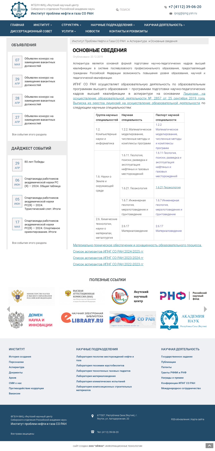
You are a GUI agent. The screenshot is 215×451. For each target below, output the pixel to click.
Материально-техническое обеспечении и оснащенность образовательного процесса (137, 245)
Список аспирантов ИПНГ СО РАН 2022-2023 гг (108, 264)
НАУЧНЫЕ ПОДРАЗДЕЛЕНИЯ (112, 25)
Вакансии (14, 393)
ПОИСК (124, 9)
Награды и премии (172, 377)
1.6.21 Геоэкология (168, 187)
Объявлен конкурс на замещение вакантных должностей (40, 62)
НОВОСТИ (92, 31)
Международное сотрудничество (181, 388)
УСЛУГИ (68, 31)
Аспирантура (16, 367)
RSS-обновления (180, 419)
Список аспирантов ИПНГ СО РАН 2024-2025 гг (108, 251)
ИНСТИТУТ (42, 25)
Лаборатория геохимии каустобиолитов (100, 365)
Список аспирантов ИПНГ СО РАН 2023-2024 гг (108, 258)
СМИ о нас (15, 383)
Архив (12, 377)
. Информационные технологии (115, 446)
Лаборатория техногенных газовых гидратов (103, 370)
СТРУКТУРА (70, 25)
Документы (16, 372)
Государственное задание (176, 356)
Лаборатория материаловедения (96, 376)
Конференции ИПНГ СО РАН (178, 383)
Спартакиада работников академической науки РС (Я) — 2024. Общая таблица (42, 182)
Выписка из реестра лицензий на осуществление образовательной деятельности (136, 103)
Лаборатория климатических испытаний (100, 381)
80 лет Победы (34, 161)
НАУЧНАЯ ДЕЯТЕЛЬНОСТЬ (163, 25)
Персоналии (16, 362)
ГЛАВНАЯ (17, 25)
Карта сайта (197, 419)
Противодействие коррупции (26, 388)
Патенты (166, 367)
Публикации (168, 362)
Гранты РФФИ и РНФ (173, 372)
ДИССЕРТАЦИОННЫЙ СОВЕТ (31, 31)
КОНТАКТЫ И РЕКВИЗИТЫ (128, 31)
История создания (20, 356)
